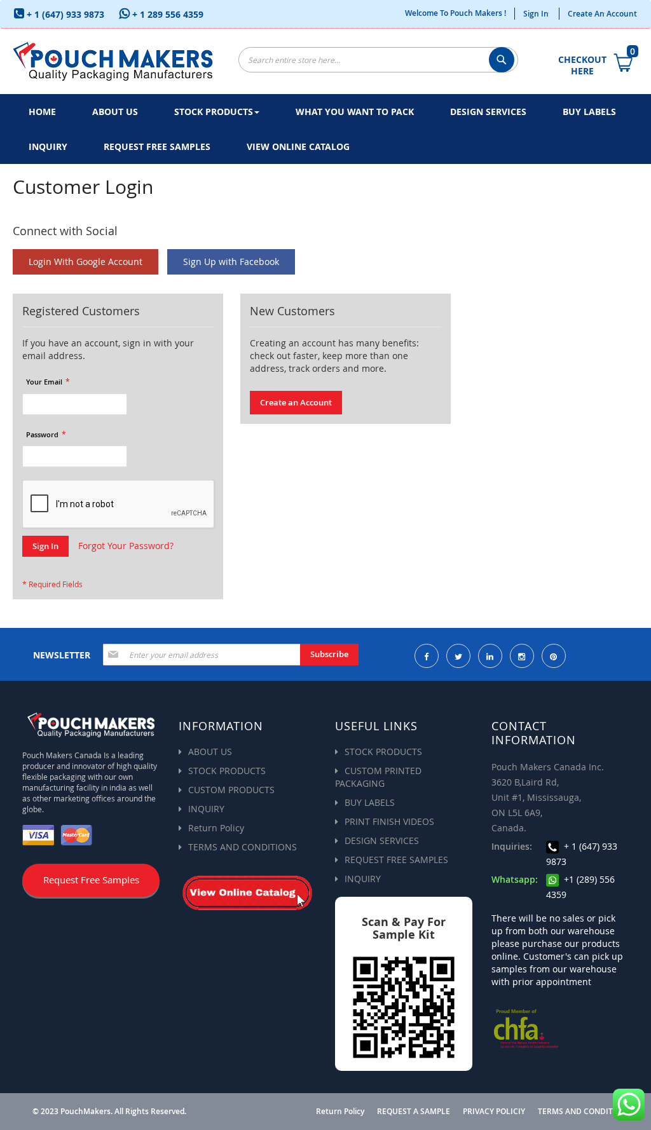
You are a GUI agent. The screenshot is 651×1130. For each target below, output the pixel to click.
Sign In (536, 13)
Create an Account (602, 13)
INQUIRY (206, 809)
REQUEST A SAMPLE (413, 1111)
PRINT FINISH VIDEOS (389, 821)
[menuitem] (42, 111)
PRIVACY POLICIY (494, 1111)
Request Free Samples (91, 879)
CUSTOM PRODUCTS (231, 790)
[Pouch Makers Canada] (113, 61)
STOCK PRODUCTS (227, 771)
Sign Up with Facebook (231, 261)
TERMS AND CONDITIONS (242, 847)
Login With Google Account (85, 261)
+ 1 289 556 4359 (166, 14)
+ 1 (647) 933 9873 (64, 14)
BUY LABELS (370, 802)
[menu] (325, 129)
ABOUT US (210, 751)
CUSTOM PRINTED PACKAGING (378, 777)
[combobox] (378, 59)
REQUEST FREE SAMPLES (396, 860)
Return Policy (216, 828)
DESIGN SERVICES (382, 840)
